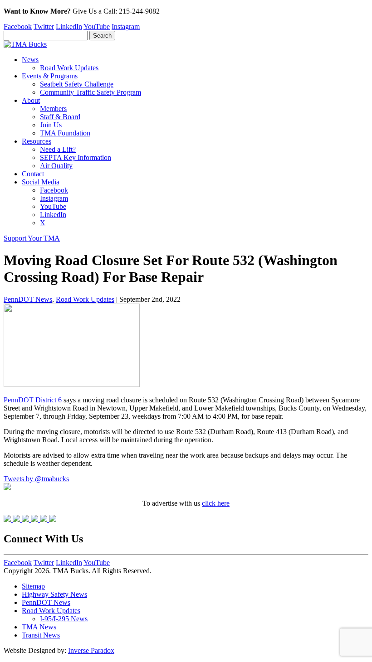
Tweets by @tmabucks (36, 479)
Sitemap (33, 586)
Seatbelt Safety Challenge (76, 84)
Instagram (126, 26)
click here (216, 503)
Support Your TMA (32, 238)
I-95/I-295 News (64, 619)
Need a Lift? (58, 149)
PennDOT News (28, 299)
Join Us (51, 125)
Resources (36, 141)
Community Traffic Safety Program (90, 92)
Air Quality (56, 165)
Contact (33, 174)
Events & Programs (50, 76)
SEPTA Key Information (75, 157)
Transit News (41, 635)
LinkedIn (69, 26)
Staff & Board (60, 117)
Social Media (40, 182)
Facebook (18, 26)
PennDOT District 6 (33, 400)
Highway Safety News (54, 594)
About (31, 100)
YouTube (96, 26)
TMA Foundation (65, 133)
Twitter (44, 26)
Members (53, 108)
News (30, 59)
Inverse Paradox (91, 650)
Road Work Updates (69, 68)
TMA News (39, 627)
